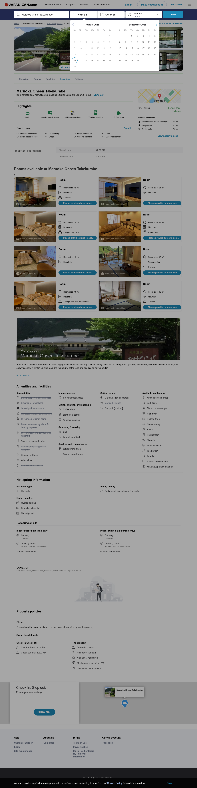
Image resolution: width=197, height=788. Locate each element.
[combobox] (44, 14)
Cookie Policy (114, 783)
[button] (83, 14)
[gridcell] (110, 36)
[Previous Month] (73, 24)
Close (170, 783)
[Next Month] (156, 24)
